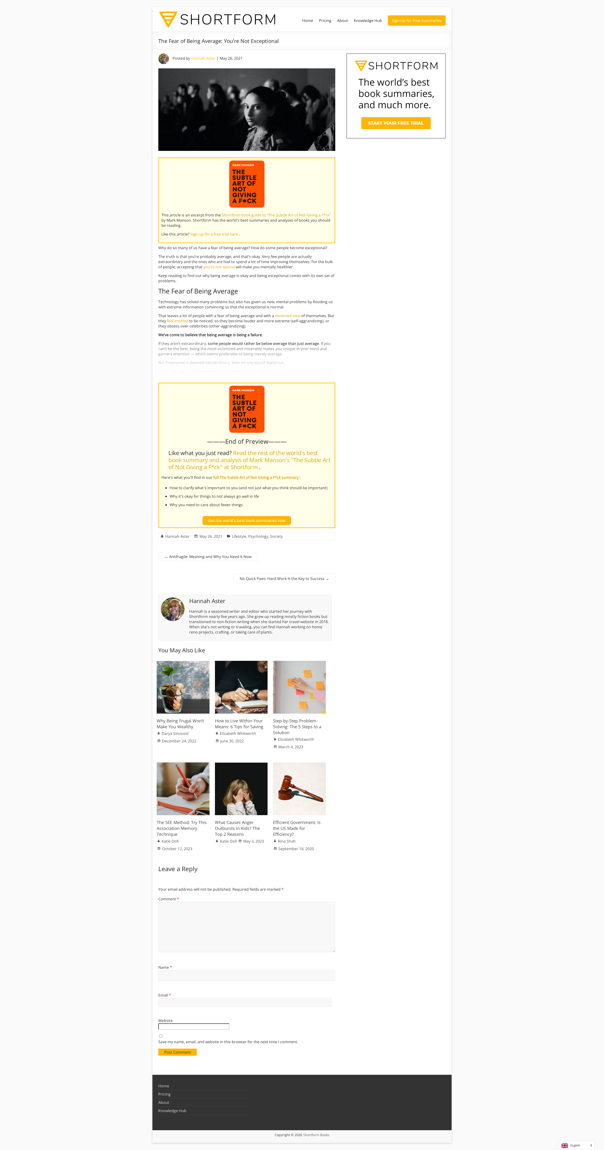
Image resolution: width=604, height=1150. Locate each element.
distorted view (287, 315)
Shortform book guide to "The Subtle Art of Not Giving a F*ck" (276, 215)
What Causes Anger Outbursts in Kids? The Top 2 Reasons (237, 828)
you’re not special (219, 266)
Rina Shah (287, 841)
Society (276, 536)
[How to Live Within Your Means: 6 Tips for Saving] (241, 663)
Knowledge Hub (368, 20)
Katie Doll (170, 841)
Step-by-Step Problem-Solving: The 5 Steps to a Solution (297, 726)
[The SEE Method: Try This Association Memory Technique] (183, 764)
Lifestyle (239, 536)
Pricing (325, 20)
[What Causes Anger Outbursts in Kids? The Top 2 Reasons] (241, 764)
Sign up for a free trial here (214, 234)
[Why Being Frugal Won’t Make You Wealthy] (183, 663)
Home (307, 20)
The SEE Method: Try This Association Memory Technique (182, 828)
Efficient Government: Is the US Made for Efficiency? (297, 828)
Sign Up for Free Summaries (417, 20)
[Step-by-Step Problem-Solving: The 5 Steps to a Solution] (299, 663)
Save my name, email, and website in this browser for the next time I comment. (228, 1041)
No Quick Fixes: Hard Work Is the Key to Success (284, 578)
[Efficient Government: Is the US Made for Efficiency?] (299, 764)
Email (164, 995)
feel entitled (177, 320)
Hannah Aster (203, 58)
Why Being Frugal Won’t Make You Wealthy (180, 723)
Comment (168, 899)
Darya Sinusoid (175, 733)
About (342, 20)
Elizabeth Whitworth (238, 733)
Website (165, 1020)
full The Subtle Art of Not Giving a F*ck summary (256, 477)
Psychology (258, 536)
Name (165, 967)
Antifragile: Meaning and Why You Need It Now (208, 556)
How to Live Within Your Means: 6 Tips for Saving (239, 723)
